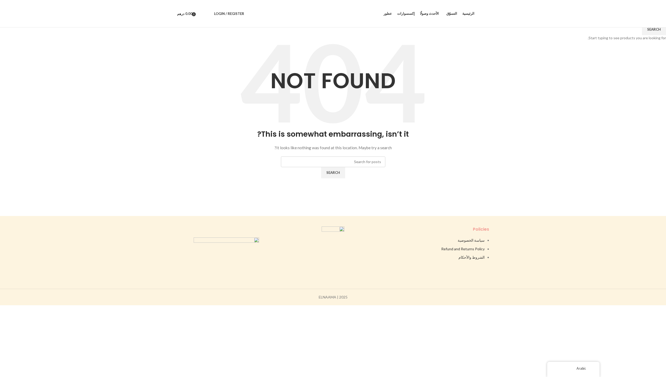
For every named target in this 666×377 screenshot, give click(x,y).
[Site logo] (333, 13)
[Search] (208, 13)
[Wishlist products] (201, 13)
